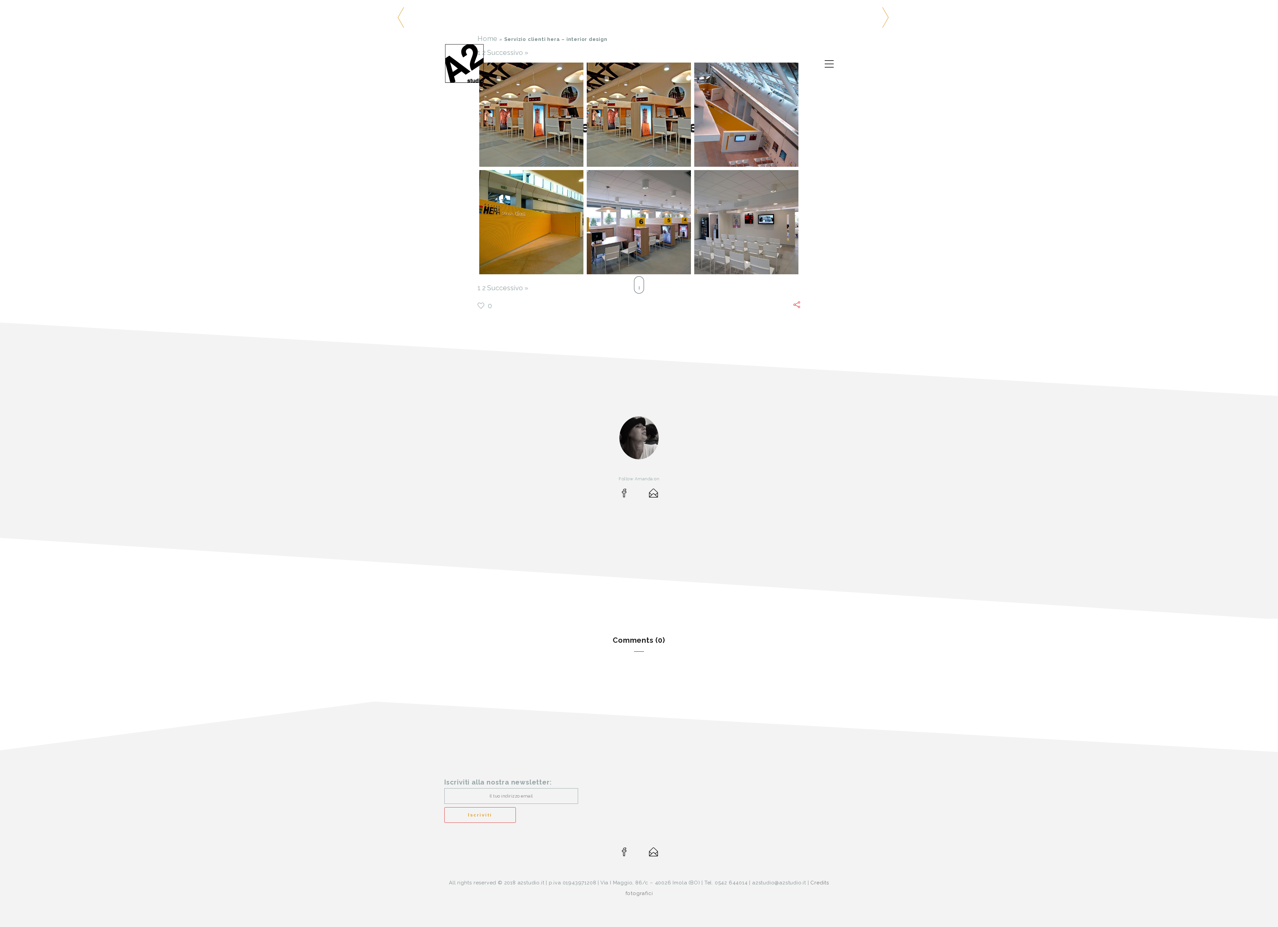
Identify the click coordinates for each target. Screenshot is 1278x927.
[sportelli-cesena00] (746, 115)
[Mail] (653, 495)
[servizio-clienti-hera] (531, 115)
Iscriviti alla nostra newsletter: (497, 782)
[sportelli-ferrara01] (746, 222)
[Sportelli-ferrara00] (639, 222)
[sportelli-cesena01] (531, 222)
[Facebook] (624, 495)
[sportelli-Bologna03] (639, 115)
